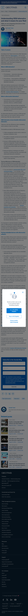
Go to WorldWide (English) (14, 310)
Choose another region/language (14, 321)
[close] (22, 292)
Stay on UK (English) (14, 316)
